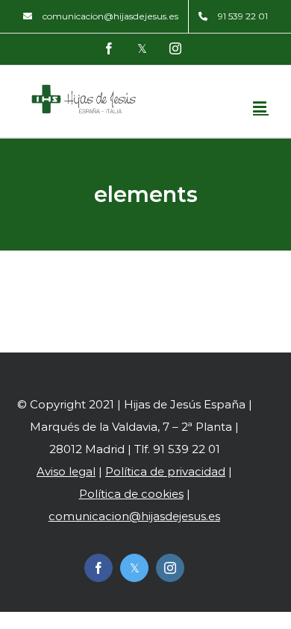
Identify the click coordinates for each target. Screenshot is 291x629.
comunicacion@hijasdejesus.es (134, 516)
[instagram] (170, 568)
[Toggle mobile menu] (261, 107)
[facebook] (98, 568)
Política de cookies (131, 494)
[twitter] (134, 568)
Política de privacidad (165, 471)
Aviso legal (66, 471)
